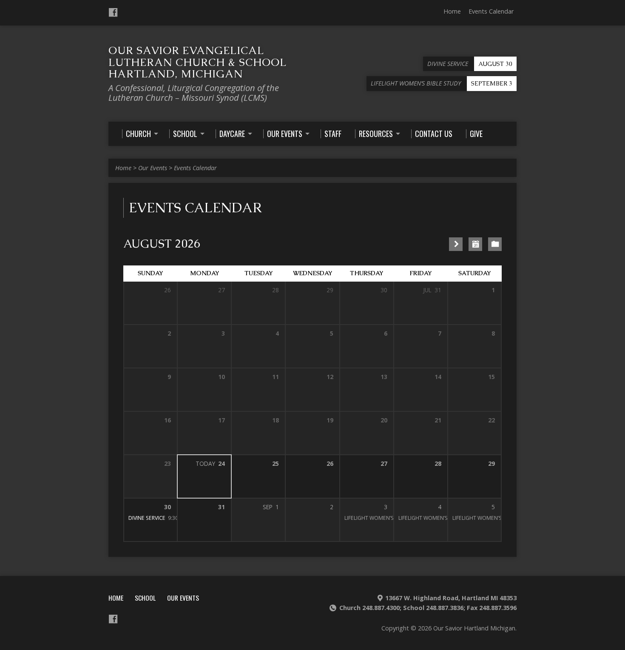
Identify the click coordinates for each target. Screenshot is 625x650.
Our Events (152, 168)
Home (452, 11)
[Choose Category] (495, 244)
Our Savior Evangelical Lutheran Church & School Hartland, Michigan (197, 61)
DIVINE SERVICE (146, 518)
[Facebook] (113, 12)
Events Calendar (491, 11)
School (145, 598)
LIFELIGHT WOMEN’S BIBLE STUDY (385, 518)
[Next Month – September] (456, 244)
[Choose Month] (475, 244)
